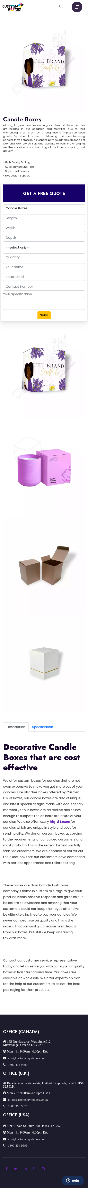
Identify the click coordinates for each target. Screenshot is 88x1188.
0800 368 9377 (17, 1106)
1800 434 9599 (17, 1064)
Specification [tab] (42, 727)
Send (44, 315)
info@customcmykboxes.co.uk (27, 1099)
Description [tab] (16, 727)
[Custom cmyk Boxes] (13, 6)
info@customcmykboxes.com (26, 1057)
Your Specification (17, 294)
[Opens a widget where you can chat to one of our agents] (72, 1181)
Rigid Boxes (60, 821)
